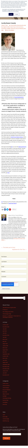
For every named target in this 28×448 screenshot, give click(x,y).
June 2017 (5, 372)
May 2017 (4, 341)
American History (19, 27)
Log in (4, 414)
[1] (11, 146)
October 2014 (5, 324)
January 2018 (5, 345)
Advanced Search (22, 146)
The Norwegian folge (7, 313)
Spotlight (8, 28)
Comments (6, 418)
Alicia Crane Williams (10, 30)
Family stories (5, 383)
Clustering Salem (12, 203)
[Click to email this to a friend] (2, 209)
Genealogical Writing (7, 398)
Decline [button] (16, 14)
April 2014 (5, 331)
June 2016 (5, 360)
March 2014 (5, 347)
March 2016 (5, 358)
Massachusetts (20, 25)
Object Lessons (6, 394)
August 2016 (5, 362)
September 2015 (6, 354)
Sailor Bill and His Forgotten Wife (9, 307)
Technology (3, 28)
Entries (5, 416)
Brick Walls (5, 391)
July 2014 (4, 333)
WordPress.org (6, 420)
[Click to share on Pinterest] (10, 209)
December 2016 (6, 368)
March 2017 (5, 339)
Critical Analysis (14, 25)
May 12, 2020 (5, 25)
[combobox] (13, 298)
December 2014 (6, 335)
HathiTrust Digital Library (17, 137)
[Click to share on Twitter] (7, 209)
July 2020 (4, 329)
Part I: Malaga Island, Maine (8, 311)
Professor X (5, 309)
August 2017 (5, 343)
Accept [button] (11, 14)
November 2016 (6, 366)
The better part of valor (8, 247)
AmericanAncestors (19, 97)
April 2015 (5, 352)
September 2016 (6, 364)
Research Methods (19, 28)
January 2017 (5, 370)
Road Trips (5, 404)
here (8, 172)
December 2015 (6, 326)
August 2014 (5, 349)
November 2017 (6, 375)
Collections (13, 28)
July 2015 (4, 337)
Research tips (5, 400)
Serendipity (5, 402)
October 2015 (5, 356)
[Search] (24, 298)
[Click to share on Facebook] (5, 209)
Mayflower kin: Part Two (19, 249)
